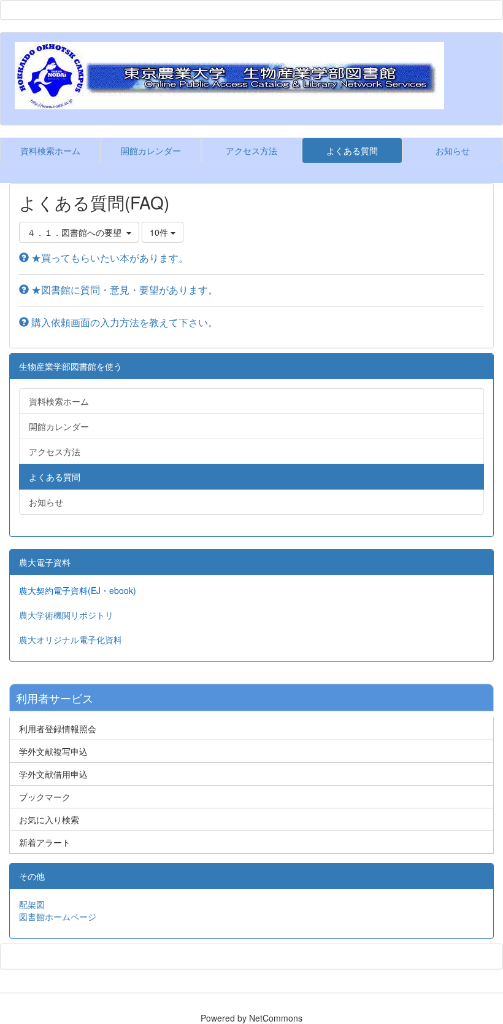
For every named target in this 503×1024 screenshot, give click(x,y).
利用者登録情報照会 (57, 728)
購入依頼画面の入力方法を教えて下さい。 (123, 322)
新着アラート (45, 842)
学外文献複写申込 (53, 751)
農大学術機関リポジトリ (66, 615)
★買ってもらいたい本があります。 (108, 258)
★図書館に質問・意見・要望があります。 (123, 290)
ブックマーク (45, 797)
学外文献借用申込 (53, 774)
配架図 (32, 904)
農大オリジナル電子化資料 (70, 639)
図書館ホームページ (57, 916)
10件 (160, 232)
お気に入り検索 (49, 819)
